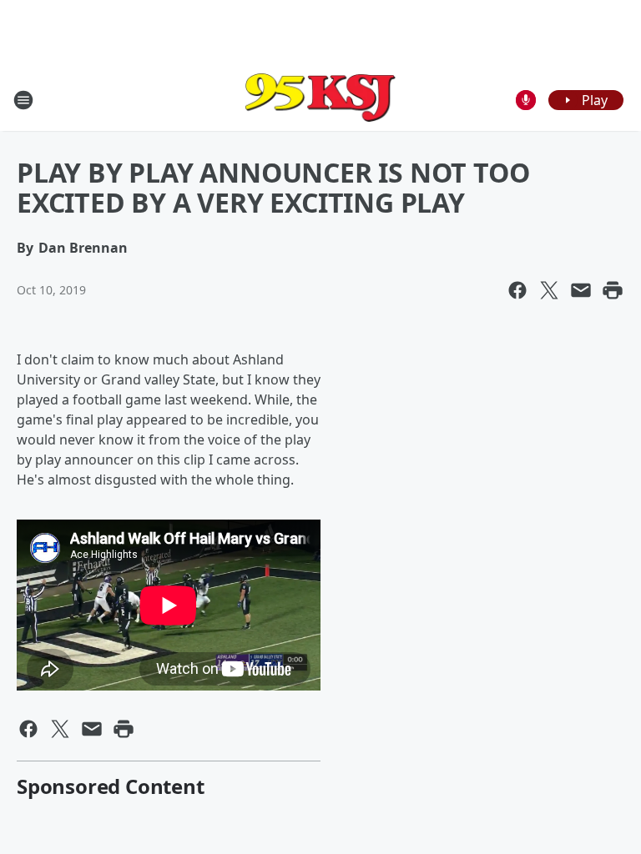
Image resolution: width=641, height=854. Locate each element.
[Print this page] (612, 290)
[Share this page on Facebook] (517, 290)
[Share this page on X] (549, 290)
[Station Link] (320, 99)
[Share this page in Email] (581, 290)
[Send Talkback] (526, 100)
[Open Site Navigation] (23, 100)
